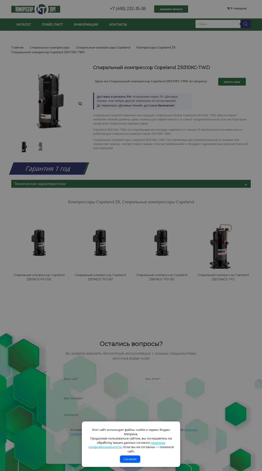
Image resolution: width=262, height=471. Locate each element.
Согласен (130, 459)
